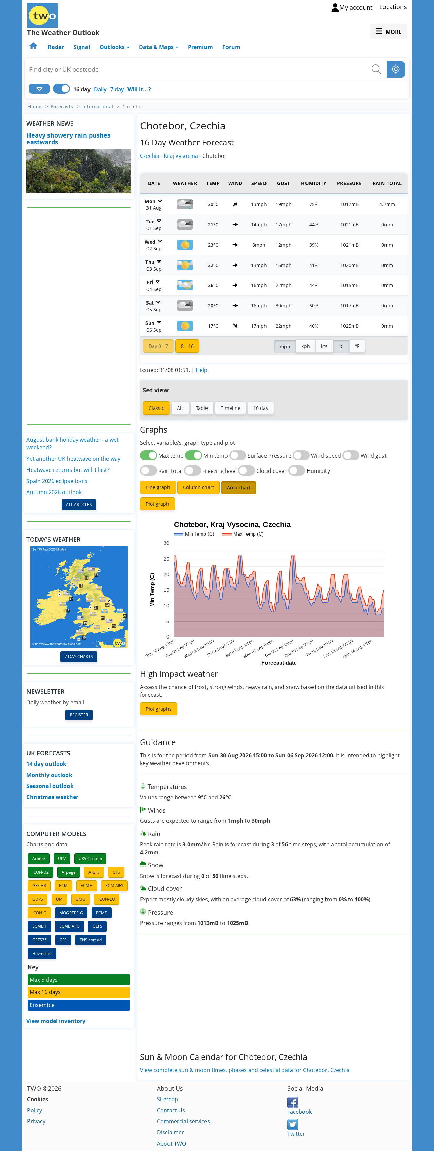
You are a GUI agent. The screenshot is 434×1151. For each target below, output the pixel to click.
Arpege (69, 872)
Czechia (149, 156)
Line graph (158, 487)
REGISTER (79, 715)
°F (357, 346)
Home (34, 106)
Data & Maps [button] (157, 47)
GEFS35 (39, 940)
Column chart (198, 487)
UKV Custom (90, 858)
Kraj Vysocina (181, 156)
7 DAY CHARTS (79, 657)
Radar (56, 47)
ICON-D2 (40, 872)
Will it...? (139, 89)
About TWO (171, 1143)
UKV (62, 858)
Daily (100, 89)
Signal (82, 47)
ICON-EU (106, 899)
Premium (200, 47)
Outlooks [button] (113, 47)
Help (202, 370)
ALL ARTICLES (79, 504)
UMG (80, 899)
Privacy (36, 1121)
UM (59, 899)
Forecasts (62, 106)
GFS (116, 872)
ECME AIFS (69, 926)
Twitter (296, 1133)
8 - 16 (187, 346)
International (97, 106)
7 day (117, 89)
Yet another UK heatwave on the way (73, 458)
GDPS (37, 899)
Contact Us (171, 1110)
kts (324, 346)
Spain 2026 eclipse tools (56, 481)
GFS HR (39, 885)
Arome (38, 858)
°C (341, 346)
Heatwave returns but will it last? (68, 470)
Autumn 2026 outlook (54, 492)
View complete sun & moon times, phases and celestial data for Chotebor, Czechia (245, 1070)
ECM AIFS (114, 885)
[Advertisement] (79, 316)
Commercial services (183, 1121)
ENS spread (91, 940)
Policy (34, 1110)
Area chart (239, 487)
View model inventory (55, 1021)
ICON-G (39, 913)
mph (285, 346)
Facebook (299, 1111)
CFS (63, 940)
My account (355, 7)
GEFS (97, 926)
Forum (231, 47)
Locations (393, 7)
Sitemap (167, 1099)
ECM (63, 885)
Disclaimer (170, 1132)
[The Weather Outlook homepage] (33, 47)
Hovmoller (42, 953)
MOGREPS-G (71, 913)
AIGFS (94, 872)
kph (305, 346)
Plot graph (157, 504)
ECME (101, 913)
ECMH (87, 885)
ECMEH (39, 926)
